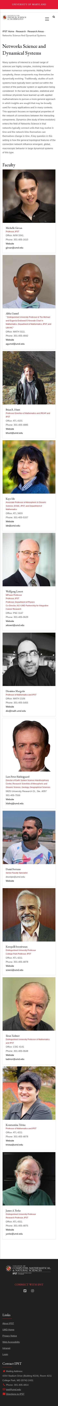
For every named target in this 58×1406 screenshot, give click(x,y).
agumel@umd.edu (15, 344)
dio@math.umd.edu (16, 711)
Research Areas (36, 31)
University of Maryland (29, 4)
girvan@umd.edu (14, 247)
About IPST (8, 1323)
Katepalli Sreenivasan (16, 946)
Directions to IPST (15, 1394)
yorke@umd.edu (14, 1233)
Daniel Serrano (13, 869)
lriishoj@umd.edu (15, 803)
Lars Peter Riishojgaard (17, 776)
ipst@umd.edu (13, 1389)
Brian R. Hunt (13, 409)
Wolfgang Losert (14, 591)
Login (5, 1354)
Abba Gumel (12, 313)
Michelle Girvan (14, 228)
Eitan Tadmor (13, 1035)
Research (21, 31)
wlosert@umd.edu (15, 625)
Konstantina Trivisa (15, 1125)
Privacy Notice (9, 1335)
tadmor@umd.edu (15, 1059)
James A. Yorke (13, 1210)
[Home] (14, 17)
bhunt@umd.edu (14, 433)
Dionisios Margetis (15, 691)
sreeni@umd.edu (14, 970)
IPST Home (8, 31)
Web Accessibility (11, 1342)
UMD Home (8, 1329)
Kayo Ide (10, 498)
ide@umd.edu (13, 525)
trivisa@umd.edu (14, 1144)
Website (10, 243)
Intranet (6, 1348)
